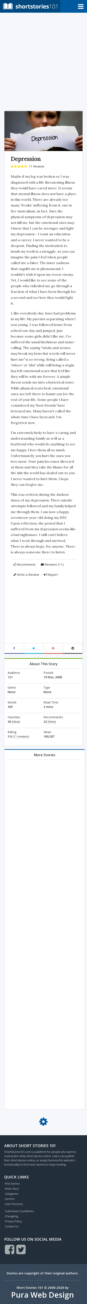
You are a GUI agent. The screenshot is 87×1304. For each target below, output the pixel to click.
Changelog (11, 1216)
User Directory (14, 1204)
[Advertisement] (43, 60)
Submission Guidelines (19, 1211)
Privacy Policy (13, 1221)
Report (53, 574)
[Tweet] (34, 648)
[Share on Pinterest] (53, 648)
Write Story (12, 1188)
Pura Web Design (42, 1295)
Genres (9, 1199)
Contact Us (11, 1226)
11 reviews (21, 736)
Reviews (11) (54, 564)
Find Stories (12, 1183)
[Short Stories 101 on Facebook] (9, 1249)
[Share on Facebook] (14, 648)
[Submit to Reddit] (73, 648)
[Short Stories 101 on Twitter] (21, 1249)
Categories (11, 1194)
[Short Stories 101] (30, 6)
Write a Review (28, 574)
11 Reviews (36, 166)
